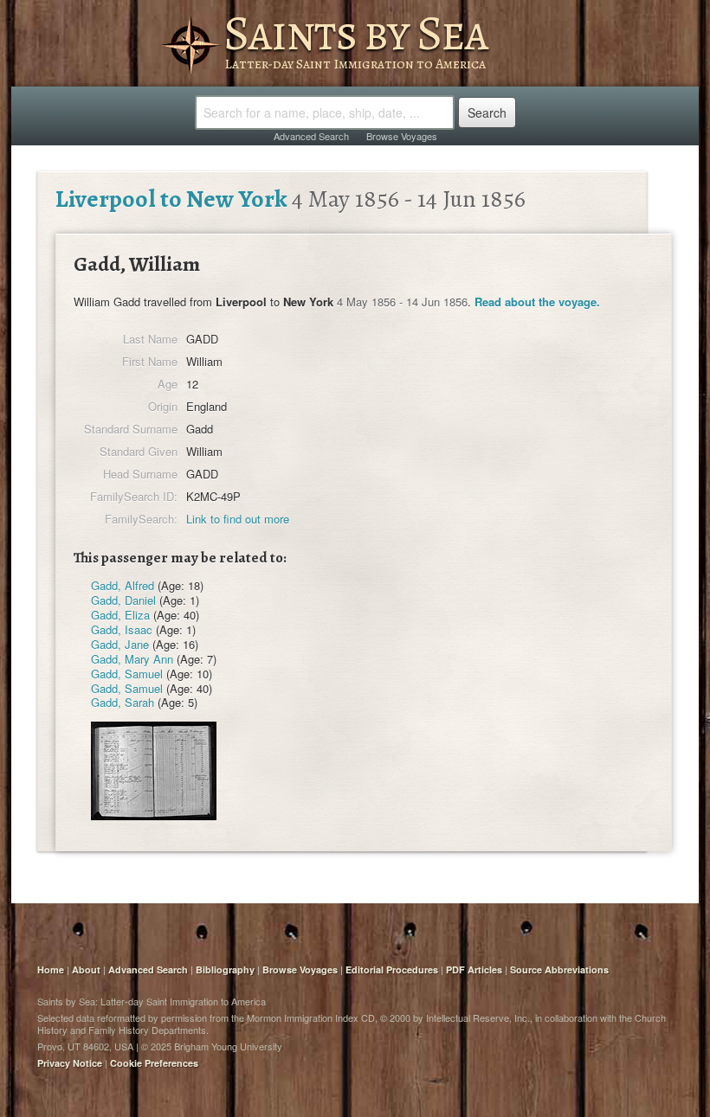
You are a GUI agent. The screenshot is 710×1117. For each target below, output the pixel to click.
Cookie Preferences (154, 1062)
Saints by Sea (355, 33)
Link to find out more (237, 518)
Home (50, 969)
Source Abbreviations (559, 969)
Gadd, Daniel (123, 600)
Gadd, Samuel (127, 673)
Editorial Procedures (391, 969)
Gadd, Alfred (122, 585)
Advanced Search (311, 136)
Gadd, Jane (120, 644)
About (86, 969)
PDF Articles (474, 969)
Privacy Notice (69, 1062)
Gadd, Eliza (120, 615)
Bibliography (225, 969)
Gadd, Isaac (121, 629)
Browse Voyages (401, 136)
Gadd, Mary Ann (132, 659)
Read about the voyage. (537, 301)
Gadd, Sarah (122, 702)
